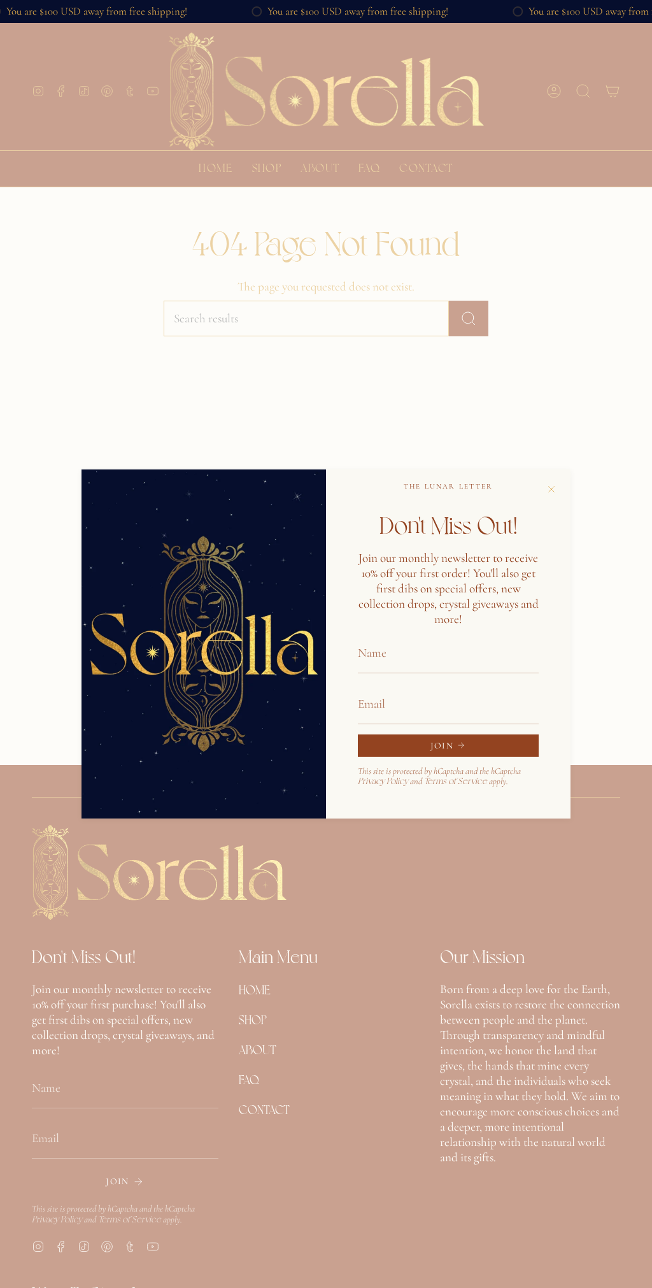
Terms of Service (455, 780)
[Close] (551, 488)
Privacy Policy (383, 780)
